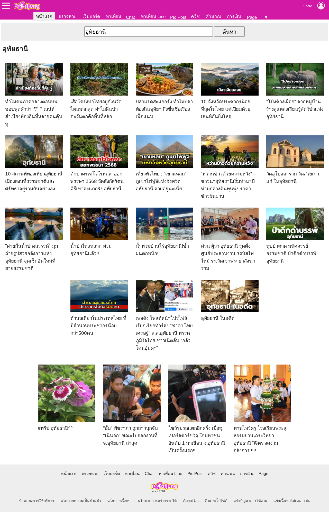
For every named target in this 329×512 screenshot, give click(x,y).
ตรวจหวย (67, 16)
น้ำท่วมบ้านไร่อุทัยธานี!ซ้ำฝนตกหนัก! (162, 249)
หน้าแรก (44, 16)
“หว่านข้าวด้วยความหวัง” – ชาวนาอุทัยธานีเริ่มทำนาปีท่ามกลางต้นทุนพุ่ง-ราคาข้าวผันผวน (228, 185)
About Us (191, 501)
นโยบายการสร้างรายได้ (157, 501)
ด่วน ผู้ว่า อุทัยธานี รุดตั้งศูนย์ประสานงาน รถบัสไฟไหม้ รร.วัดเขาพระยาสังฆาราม (228, 257)
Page (252, 17)
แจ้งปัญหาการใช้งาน (250, 501)
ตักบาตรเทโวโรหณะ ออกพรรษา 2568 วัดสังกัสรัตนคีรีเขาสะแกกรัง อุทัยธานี (97, 181)
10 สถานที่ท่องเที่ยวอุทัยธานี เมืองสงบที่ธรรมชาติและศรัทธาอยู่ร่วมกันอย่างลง (33, 181)
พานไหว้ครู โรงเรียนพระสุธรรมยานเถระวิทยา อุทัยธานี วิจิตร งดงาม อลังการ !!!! (260, 439)
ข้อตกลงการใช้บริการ (36, 501)
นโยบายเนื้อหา (119, 501)
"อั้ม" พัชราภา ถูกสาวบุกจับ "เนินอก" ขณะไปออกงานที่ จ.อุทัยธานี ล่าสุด (130, 435)
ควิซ (195, 16)
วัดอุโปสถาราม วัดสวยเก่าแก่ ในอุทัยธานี (292, 177)
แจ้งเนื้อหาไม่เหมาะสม (291, 501)
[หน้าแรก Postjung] (26, 5)
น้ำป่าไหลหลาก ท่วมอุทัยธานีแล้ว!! (91, 249)
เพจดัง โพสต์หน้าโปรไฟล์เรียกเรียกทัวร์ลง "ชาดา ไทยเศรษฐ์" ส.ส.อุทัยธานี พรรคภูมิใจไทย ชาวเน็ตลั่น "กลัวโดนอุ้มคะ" (164, 333)
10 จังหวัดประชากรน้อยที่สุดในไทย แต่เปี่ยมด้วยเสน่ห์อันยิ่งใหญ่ (225, 109)
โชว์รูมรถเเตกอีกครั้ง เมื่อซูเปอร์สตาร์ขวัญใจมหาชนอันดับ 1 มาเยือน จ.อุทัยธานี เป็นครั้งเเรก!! (196, 439)
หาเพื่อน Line (153, 16)
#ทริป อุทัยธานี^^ (55, 428)
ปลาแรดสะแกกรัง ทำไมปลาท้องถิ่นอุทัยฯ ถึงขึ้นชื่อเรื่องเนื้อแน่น (164, 109)
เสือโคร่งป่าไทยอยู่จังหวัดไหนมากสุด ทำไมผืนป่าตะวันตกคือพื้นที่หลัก (96, 109)
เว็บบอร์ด (91, 16)
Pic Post (178, 17)
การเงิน (234, 16)
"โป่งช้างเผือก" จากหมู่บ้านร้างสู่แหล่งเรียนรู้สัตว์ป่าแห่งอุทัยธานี (294, 109)
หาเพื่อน (113, 16)
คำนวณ (213, 16)
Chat (130, 17)
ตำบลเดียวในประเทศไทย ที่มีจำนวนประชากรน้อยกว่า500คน (98, 325)
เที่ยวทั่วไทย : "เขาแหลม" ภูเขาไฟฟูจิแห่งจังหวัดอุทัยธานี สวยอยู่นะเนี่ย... (161, 181)
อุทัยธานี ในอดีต (217, 318)
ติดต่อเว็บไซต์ (216, 501)
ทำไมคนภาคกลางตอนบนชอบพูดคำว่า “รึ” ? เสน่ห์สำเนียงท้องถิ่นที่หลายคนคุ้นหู (33, 113)
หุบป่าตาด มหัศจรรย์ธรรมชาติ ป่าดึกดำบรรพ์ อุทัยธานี (291, 253)
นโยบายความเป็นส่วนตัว (80, 501)
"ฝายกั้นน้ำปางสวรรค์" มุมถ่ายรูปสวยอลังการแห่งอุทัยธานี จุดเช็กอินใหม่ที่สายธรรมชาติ (31, 257)
